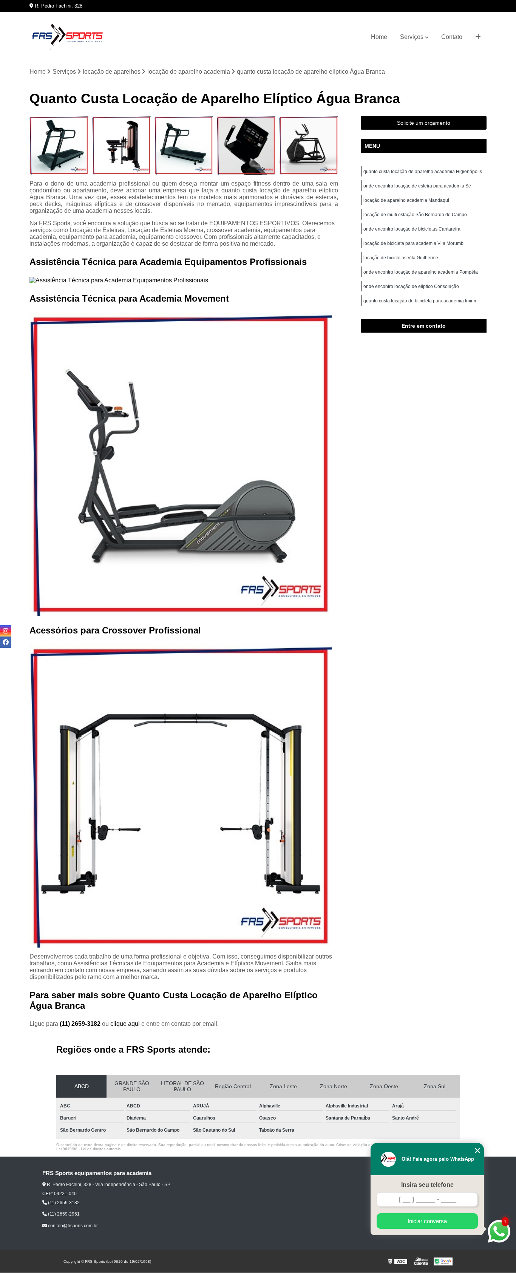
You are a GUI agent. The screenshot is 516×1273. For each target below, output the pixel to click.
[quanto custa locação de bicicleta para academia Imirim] (246, 145)
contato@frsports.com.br (72, 1225)
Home (379, 37)
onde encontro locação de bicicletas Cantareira (411, 229)
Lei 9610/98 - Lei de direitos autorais (88, 1149)
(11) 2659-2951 (63, 1214)
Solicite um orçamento (423, 123)
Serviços (411, 37)
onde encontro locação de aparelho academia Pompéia (420, 272)
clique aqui (125, 1024)
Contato (451, 37)
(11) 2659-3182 (81, 1024)
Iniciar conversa (427, 1221)
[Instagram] (5, 630)
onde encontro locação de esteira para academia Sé (417, 186)
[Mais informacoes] (478, 37)
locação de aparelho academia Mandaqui (406, 200)
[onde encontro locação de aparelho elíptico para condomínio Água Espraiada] (308, 145)
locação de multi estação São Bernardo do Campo (415, 214)
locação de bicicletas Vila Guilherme (400, 257)
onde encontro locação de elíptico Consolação (411, 286)
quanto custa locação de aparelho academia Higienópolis (422, 171)
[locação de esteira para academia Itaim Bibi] (58, 145)
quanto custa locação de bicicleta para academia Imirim (420, 301)
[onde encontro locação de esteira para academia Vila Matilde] (183, 145)
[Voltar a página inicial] (67, 37)
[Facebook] (5, 642)
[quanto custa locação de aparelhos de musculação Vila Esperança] (121, 145)
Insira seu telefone (427, 1185)
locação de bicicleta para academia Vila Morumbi (414, 243)
